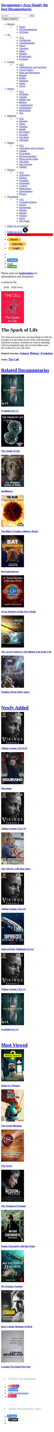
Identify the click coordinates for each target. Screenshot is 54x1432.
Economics (24, 183)
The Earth (24, 161)
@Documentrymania (18, 1393)
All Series (23, 32)
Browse (11, 24)
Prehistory (24, 94)
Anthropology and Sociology (33, 67)
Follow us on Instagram (18, 234)
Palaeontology (26, 191)
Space (22, 218)
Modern (23, 102)
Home (22, 26)
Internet (22, 213)
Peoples (23, 75)
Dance (22, 45)
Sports (22, 83)
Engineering (25, 207)
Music (22, 51)
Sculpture (23, 59)
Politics (22, 78)
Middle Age (24, 99)
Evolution (47, 353)
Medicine (11, 115)
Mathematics (25, 188)
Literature (23, 48)
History (10, 89)
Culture (10, 62)
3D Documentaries (28, 29)
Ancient (23, 97)
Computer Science (28, 202)
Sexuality (23, 134)
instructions (26, 273)
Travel (22, 86)
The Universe (25, 164)
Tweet (10, 263)
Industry (23, 210)
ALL (21, 37)
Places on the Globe (28, 159)
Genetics (23, 126)
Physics (22, 194)
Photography (25, 56)
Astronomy (24, 175)
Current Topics (26, 70)
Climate (23, 151)
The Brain (24, 137)
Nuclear (23, 215)
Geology (23, 186)
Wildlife (23, 167)
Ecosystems (24, 153)
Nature (10, 142)
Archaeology (25, 107)
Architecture (25, 40)
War (21, 113)
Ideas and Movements (29, 72)
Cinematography (27, 43)
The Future (24, 221)
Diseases (23, 121)
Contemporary (26, 105)
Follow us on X (15, 232)
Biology (23, 178)
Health (22, 129)
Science (11, 169)
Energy (22, 205)
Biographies (25, 110)
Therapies (23, 140)
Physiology (24, 132)
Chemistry (24, 180)
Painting (23, 53)
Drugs (22, 124)
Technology (12, 196)
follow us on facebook (17, 226)
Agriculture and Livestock (31, 148)
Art (8, 35)
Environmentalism (27, 156)
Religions (23, 80)
